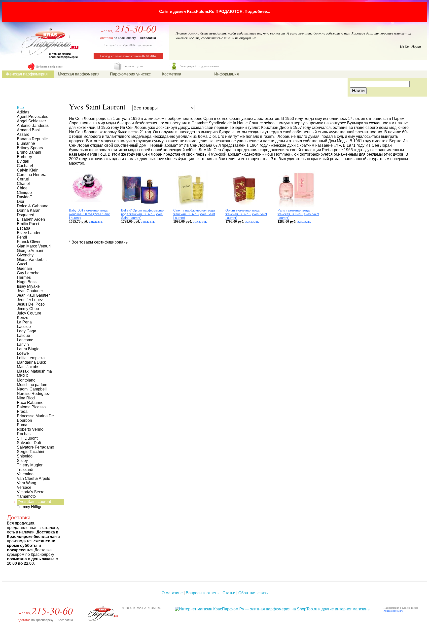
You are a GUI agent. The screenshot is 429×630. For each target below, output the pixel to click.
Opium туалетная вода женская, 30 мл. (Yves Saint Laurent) (246, 214)
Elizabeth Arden (31, 219)
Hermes (24, 277)
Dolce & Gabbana (32, 206)
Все (20, 107)
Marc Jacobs (28, 367)
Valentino (25, 474)
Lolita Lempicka (31, 358)
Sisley (22, 460)
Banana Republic (32, 139)
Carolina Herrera (31, 175)
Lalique (23, 335)
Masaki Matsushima (34, 371)
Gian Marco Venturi (34, 246)
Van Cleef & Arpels (33, 478)
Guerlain (24, 268)
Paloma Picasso (31, 407)
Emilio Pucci (28, 224)
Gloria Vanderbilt (31, 259)
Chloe (22, 188)
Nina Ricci (26, 398)
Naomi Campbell (32, 389)
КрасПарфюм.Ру (393, 610)
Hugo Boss (26, 282)
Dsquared (25, 215)
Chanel (23, 183)
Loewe (23, 353)
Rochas (24, 434)
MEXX (22, 376)
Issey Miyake (28, 286)
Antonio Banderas (33, 125)
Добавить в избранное (49, 66)
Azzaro (23, 134)
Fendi (22, 237)
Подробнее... (257, 11)
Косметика (171, 74)
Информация (226, 74)
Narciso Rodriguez (33, 393)
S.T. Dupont (27, 438)
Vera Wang (26, 483)
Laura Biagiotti (29, 349)
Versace (24, 487)
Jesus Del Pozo (31, 304)
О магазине (172, 593)
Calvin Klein (27, 170)
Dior (20, 201)
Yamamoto (26, 496)
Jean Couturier (30, 291)
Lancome (25, 340)
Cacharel (25, 166)
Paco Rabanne (30, 402)
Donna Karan (28, 210)
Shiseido (25, 456)
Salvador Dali (29, 443)
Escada (23, 228)
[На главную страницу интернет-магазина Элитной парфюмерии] (48, 61)
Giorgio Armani (30, 250)
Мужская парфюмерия (79, 74)
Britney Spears (30, 148)
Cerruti (23, 179)
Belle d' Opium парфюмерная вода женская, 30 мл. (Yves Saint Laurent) (142, 214)
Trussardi (25, 469)
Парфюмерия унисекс (130, 74)
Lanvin (23, 344)
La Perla (24, 322)
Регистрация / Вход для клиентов (199, 66)
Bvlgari (23, 161)
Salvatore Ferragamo (35, 447)
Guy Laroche (28, 273)
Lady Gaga (26, 331)
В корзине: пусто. (133, 66)
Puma (22, 425)
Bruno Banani (29, 152)
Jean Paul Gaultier (33, 295)
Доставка (106, 38)
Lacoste (24, 326)
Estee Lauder (28, 233)
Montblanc (26, 380)
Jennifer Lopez (30, 300)
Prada (22, 411)
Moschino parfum (32, 385)
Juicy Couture (29, 313)
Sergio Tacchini (30, 452)
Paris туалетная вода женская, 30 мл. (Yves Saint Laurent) (298, 214)
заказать (96, 221)
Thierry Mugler (29, 465)
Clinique (24, 192)
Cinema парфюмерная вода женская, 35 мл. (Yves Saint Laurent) (194, 214)
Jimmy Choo (28, 309)
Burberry (24, 157)
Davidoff (24, 197)
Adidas (23, 112)
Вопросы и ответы (202, 593)
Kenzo (22, 317)
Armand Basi (28, 130)
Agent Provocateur (33, 116)
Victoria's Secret (31, 492)
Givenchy (25, 255)
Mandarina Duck (31, 362)
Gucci (22, 264)
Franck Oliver (28, 242)
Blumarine (26, 143)
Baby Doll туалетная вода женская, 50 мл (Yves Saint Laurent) (89, 214)
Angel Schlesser (31, 121)
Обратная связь (253, 593)
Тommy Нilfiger (30, 507)
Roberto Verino (30, 429)
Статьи (228, 593)
